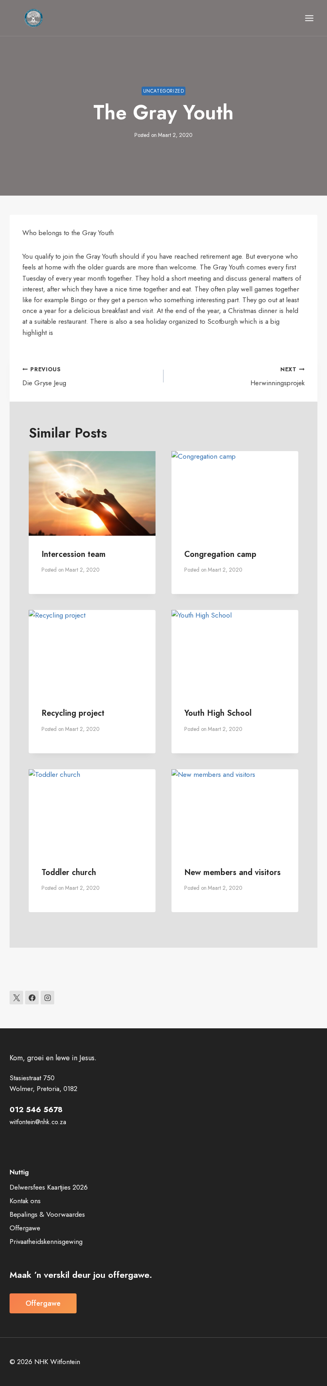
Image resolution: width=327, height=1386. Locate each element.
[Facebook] (32, 997)
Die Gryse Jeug (44, 376)
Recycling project (72, 713)
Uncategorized (163, 90)
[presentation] (92, 493)
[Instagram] (47, 997)
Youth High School (218, 713)
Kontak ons (25, 1201)
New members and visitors (232, 872)
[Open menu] (309, 18)
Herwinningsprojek (277, 376)
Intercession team (73, 554)
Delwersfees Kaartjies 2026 (49, 1187)
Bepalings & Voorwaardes (47, 1214)
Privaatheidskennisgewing (46, 1241)
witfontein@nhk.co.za (38, 1122)
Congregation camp (220, 554)
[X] (16, 997)
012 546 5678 (36, 1109)
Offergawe (25, 1228)
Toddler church (68, 872)
